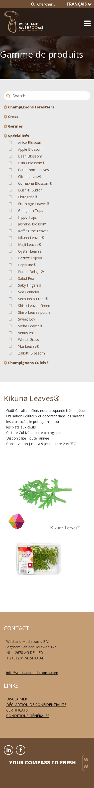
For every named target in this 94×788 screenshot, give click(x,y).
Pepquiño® (27, 264)
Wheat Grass (28, 339)
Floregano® (28, 196)
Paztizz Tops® (30, 258)
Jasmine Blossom (32, 224)
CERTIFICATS (17, 710)
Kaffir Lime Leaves (33, 230)
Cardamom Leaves (33, 169)
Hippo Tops (27, 217)
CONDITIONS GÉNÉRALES (27, 715)
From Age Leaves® (34, 203)
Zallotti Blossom (31, 353)
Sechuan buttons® (33, 298)
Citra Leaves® (29, 176)
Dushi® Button (30, 190)
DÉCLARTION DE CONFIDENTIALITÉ (36, 704)
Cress (12, 116)
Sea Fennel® (28, 292)
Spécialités (18, 135)
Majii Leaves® (29, 244)
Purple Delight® (31, 271)
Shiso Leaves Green (34, 305)
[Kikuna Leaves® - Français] (23, 20)
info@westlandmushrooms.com (32, 672)
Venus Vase (27, 332)
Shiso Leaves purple (34, 312)
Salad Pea (26, 278)
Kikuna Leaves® (31, 237)
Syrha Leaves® (30, 326)
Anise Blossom (30, 142)
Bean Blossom (30, 156)
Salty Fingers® (30, 285)
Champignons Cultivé (28, 362)
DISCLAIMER (16, 699)
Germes (15, 126)
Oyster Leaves (29, 251)
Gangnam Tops (30, 210)
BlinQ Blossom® (31, 163)
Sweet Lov (26, 319)
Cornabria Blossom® (35, 183)
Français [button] (77, 4)
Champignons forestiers (30, 107)
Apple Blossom (30, 149)
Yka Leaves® (28, 346)
